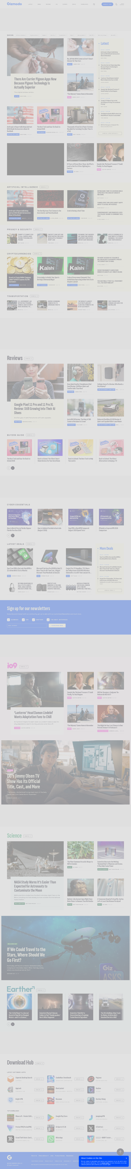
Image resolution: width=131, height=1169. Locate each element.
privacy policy (105, 1163)
